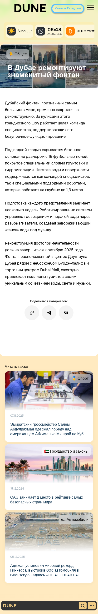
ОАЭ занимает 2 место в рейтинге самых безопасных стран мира (46, 500)
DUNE (30, 8)
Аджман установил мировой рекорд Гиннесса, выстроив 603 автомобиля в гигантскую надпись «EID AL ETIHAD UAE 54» (45, 572)
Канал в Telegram (68, 8)
